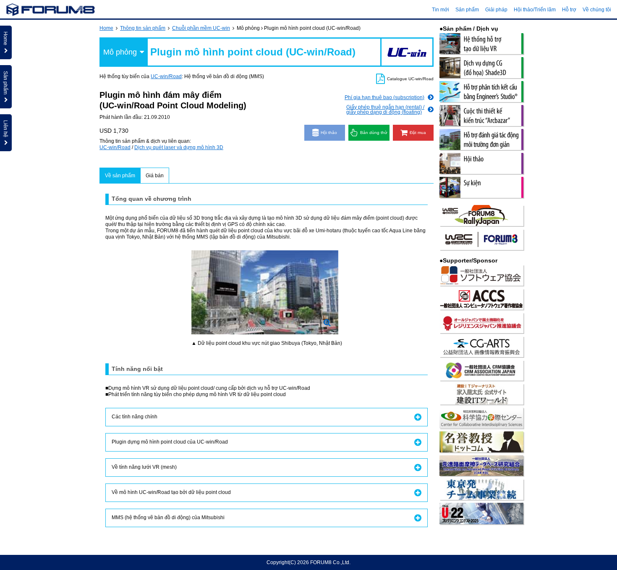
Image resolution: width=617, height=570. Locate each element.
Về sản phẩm (120, 176)
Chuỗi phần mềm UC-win (201, 28)
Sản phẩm (467, 9)
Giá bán (155, 176)
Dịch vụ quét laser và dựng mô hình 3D (178, 147)
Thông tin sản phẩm (142, 28)
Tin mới (440, 9)
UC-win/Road (166, 76)
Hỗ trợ (569, 9)
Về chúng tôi (597, 9)
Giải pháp (496, 9)
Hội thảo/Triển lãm (535, 9)
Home (106, 28)
